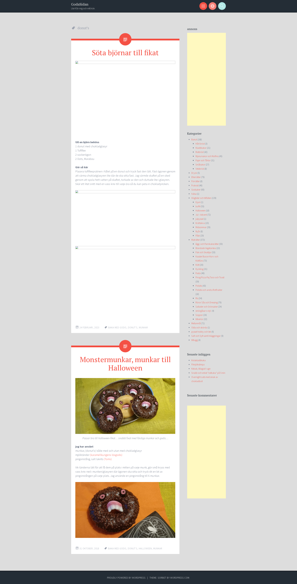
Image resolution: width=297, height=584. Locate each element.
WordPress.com (179, 577)
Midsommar (201, 227)
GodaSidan (79, 4)
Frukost (194, 185)
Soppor (199, 315)
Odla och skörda (199, 327)
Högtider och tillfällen (201, 198)
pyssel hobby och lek (201, 331)
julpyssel (199, 218)
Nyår (198, 231)
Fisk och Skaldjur (203, 252)
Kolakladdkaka (198, 360)
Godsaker (195, 189)
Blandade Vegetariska (206, 248)
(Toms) (108, 459)
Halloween (200, 210)
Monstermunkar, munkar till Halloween (125, 363)
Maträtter (195, 239)
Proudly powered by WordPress (126, 577)
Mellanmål (196, 323)
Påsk (198, 235)
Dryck (194, 172)
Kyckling (199, 269)
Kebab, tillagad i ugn (201, 368)
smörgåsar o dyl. (203, 310)
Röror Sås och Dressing (207, 302)
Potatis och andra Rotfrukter (209, 289)
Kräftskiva (200, 223)
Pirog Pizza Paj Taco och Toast (210, 277)
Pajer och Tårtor (203, 160)
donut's (133, 327)
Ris (197, 298)
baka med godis (117, 327)
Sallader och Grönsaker (207, 306)
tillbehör (199, 319)
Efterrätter (196, 177)
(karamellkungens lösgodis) (106, 455)
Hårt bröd (200, 143)
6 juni (198, 202)
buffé (198, 206)
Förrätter (195, 181)
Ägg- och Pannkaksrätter (207, 243)
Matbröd (200, 152)
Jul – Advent (201, 214)
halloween (145, 548)
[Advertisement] (206, 79)
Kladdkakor (201, 147)
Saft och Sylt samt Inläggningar (206, 335)
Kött (197, 264)
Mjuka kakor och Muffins (207, 156)
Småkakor (200, 164)
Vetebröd (200, 168)
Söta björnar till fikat (125, 52)
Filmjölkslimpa (197, 364)
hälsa (193, 193)
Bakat (194, 139)
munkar (143, 327)
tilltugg (194, 340)
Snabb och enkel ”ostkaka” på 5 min (208, 372)
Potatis (199, 285)
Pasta (198, 273)
